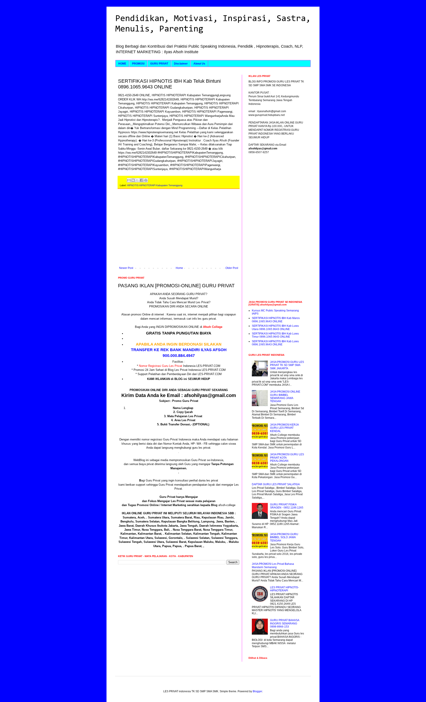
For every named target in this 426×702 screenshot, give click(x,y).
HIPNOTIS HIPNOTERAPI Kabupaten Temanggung (154, 185)
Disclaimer (181, 63)
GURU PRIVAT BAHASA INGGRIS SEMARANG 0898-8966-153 (284, 623)
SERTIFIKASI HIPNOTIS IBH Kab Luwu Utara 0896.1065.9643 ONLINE (275, 327)
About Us (199, 63)
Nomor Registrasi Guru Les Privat (160, 366)
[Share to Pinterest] (146, 180)
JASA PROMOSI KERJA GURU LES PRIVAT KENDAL (284, 428)
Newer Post (126, 268)
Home (179, 268)
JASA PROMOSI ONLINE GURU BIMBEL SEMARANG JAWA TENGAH (285, 396)
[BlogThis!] (133, 180)
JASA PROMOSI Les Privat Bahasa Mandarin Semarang (273, 565)
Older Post (231, 268)
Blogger (257, 691)
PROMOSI (138, 63)
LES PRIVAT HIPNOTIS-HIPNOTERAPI (284, 589)
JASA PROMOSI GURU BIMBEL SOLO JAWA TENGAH (284, 537)
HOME (122, 63)
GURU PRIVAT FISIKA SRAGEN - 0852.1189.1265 (286, 506)
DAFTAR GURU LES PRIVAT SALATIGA (276, 484)
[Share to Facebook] (141, 180)
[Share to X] (137, 180)
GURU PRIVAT (159, 63)
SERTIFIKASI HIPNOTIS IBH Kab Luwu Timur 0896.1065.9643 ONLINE (275, 335)
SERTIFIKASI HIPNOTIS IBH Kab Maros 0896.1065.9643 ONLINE (276, 320)
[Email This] (129, 180)
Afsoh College (212, 327)
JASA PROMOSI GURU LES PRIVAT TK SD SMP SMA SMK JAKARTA (287, 365)
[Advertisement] (178, 230)
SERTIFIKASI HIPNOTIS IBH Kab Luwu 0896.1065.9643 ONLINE (275, 343)
